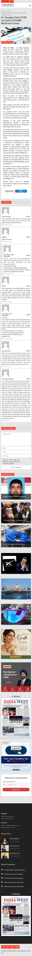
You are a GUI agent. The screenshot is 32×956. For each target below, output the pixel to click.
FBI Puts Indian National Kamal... (15, 496)
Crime (8, 11)
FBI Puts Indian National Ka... (14, 878)
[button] (16, 563)
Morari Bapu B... (15, 838)
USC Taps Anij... (15, 846)
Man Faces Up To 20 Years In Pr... (15, 544)
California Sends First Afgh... (13, 874)
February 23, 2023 (7, 42)
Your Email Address (8, 782)
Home (3, 11)
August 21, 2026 (15, 841)
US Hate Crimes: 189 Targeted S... (15, 520)
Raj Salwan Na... (15, 853)
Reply (28, 216)
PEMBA (4, 237)
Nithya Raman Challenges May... (14, 870)
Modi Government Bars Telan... (14, 882)
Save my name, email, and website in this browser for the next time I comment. (11, 461)
